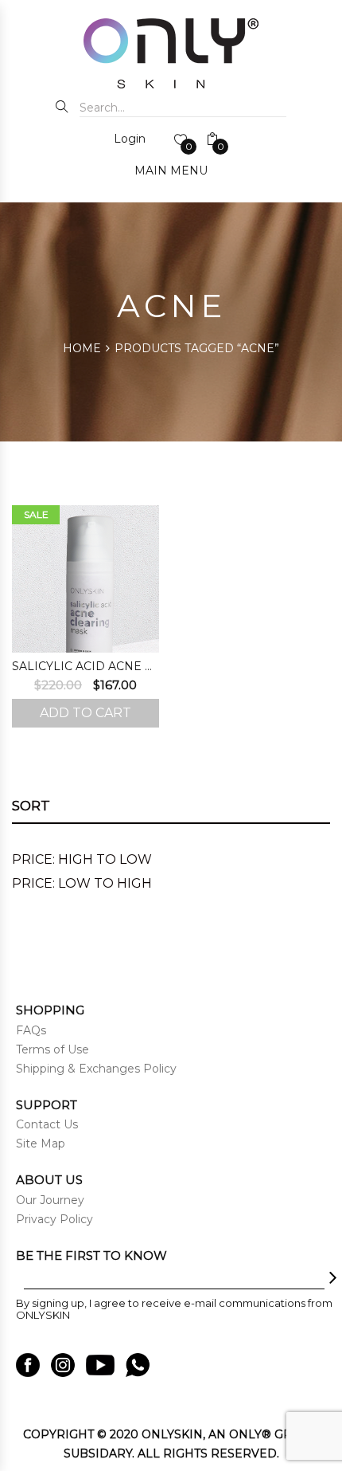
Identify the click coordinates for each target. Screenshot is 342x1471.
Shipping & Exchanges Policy (96, 1068)
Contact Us (47, 1124)
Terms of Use (52, 1049)
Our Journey (50, 1200)
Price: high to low (82, 859)
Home (82, 348)
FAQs (31, 1030)
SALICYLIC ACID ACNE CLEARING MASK (85, 666)
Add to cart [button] (85, 712)
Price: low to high (82, 883)
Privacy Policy (54, 1219)
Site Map (40, 1143)
